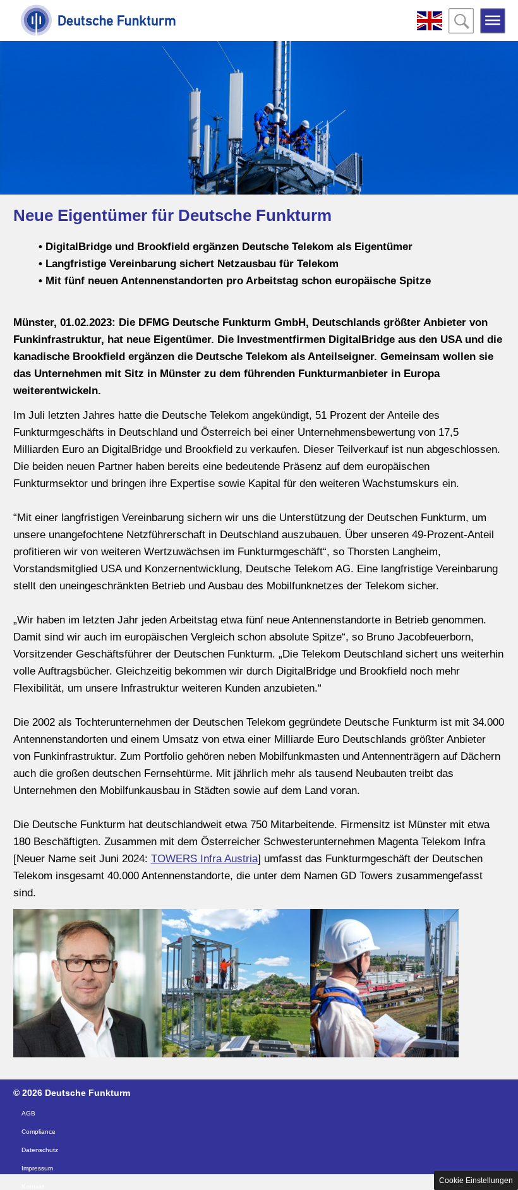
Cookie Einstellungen (476, 1180)
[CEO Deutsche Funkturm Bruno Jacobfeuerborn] (87, 983)
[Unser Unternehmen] (99, 23)
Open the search (461, 20)
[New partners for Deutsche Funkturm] (429, 20)
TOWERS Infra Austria (204, 859)
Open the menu (492, 20)
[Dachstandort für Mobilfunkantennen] (384, 983)
